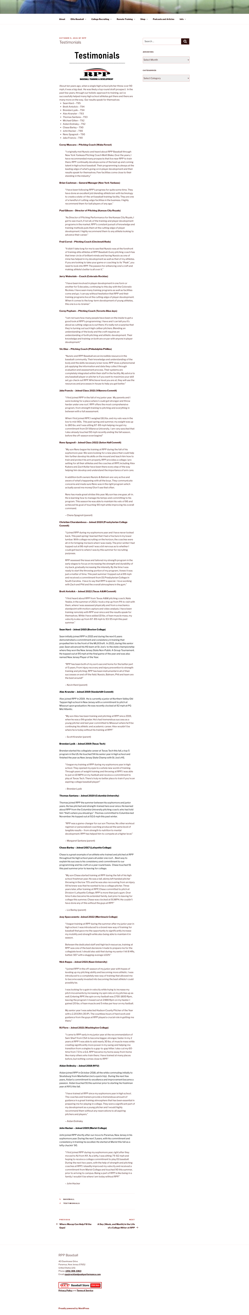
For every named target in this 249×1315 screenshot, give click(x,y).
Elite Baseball (77, 19)
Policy (69, 1290)
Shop (142, 19)
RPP (84, 38)
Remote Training (125, 19)
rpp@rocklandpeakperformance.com (83, 1274)
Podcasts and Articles (163, 19)
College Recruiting (100, 19)
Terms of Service (85, 1290)
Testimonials (71, 1203)
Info (182, 19)
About (62, 19)
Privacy (62, 1290)
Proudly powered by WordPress (74, 1308)
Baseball (69, 1199)
